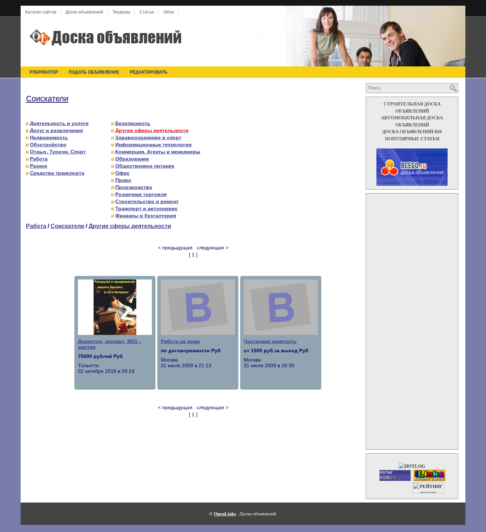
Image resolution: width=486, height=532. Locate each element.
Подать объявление (94, 72)
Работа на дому (180, 341)
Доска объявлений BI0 (412, 131)
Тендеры (121, 12)
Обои (168, 12)
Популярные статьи (412, 138)
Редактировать (149, 72)
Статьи (146, 12)
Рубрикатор (44, 72)
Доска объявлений (84, 12)
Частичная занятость (270, 341)
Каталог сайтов (40, 12)
